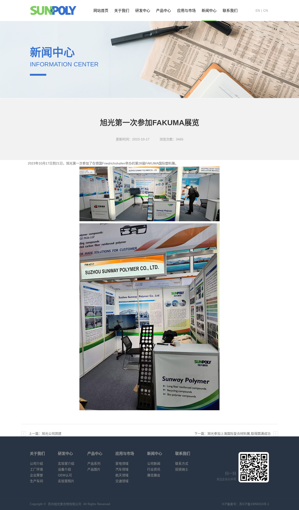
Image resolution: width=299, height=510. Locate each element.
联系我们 (230, 11)
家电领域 (121, 463)
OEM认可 (65, 475)
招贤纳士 (181, 469)
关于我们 (121, 11)
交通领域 (121, 481)
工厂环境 (36, 469)
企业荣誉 (36, 475)
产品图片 (93, 469)
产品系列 (93, 463)
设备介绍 (64, 469)
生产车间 (36, 481)
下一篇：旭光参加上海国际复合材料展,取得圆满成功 (232, 433)
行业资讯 (153, 469)
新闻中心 (209, 11)
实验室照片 (66, 481)
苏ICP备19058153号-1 (254, 504)
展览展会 (153, 475)
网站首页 (100, 11)
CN (265, 10)
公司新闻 (153, 463)
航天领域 (121, 475)
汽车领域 (121, 469)
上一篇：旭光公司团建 (45, 433)
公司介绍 (36, 463)
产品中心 (163, 11)
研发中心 (142, 11)
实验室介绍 (66, 463)
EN (258, 10)
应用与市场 (186, 11)
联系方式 (181, 463)
